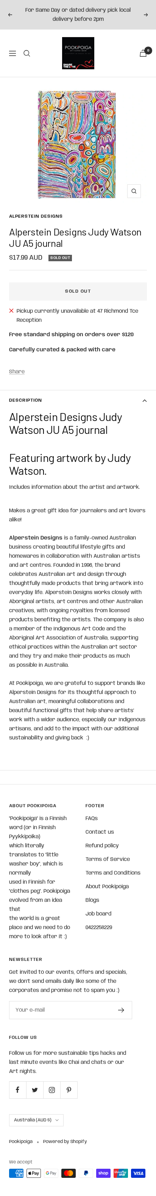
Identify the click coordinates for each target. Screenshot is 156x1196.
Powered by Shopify (65, 1141)
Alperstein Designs (36, 216)
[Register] (121, 1010)
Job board (98, 914)
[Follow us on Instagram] (51, 1089)
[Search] (26, 53)
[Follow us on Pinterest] (68, 1089)
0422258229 (99, 927)
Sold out (78, 291)
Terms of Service (108, 859)
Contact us (100, 832)
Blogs (92, 900)
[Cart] (143, 53)
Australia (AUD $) (32, 1120)
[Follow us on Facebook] (17, 1089)
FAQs (92, 818)
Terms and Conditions (113, 873)
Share (17, 371)
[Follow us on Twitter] (34, 1089)
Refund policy (102, 845)
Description (25, 400)
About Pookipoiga (107, 886)
